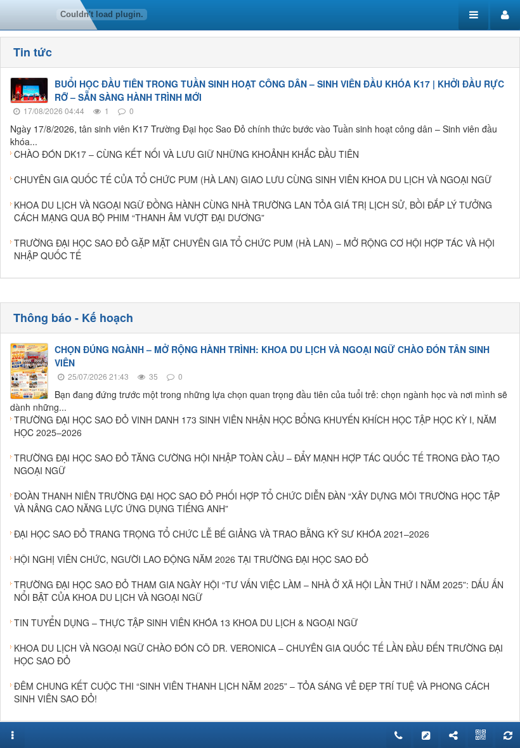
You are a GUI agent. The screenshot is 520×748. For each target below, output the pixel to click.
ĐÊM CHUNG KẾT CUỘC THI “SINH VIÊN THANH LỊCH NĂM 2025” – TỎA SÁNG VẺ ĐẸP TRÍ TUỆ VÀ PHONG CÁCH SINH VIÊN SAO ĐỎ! (252, 692)
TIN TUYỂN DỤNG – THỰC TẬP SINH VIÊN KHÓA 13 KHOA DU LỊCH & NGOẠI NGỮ (186, 622)
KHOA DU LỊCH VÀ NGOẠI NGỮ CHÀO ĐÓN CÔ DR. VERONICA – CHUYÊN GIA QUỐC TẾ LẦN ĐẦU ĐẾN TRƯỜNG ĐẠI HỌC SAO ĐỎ (258, 654)
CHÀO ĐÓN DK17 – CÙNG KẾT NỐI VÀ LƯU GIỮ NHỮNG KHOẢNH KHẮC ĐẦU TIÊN (186, 154)
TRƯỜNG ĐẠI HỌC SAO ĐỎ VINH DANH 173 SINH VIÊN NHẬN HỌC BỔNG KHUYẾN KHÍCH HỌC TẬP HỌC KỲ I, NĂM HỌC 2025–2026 (255, 426)
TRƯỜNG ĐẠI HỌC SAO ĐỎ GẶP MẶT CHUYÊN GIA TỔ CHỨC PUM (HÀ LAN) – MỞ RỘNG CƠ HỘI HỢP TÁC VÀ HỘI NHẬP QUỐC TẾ (254, 249)
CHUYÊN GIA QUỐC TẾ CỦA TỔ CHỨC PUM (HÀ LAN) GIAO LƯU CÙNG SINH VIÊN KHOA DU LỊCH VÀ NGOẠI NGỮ (252, 179)
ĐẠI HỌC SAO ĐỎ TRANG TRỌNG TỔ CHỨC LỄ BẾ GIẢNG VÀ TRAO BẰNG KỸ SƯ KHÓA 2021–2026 (221, 533)
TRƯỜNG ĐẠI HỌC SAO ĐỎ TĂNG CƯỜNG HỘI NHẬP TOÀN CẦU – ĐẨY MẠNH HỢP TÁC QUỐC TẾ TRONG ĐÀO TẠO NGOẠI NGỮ (257, 464)
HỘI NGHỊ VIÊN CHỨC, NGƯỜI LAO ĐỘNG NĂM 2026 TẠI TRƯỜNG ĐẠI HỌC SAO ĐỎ (191, 559)
